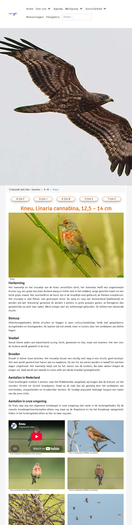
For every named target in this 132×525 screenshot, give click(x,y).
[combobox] (77, 17)
